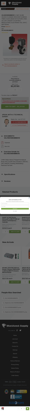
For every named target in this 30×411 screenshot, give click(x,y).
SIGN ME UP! (15, 208)
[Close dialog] (29, 198)
